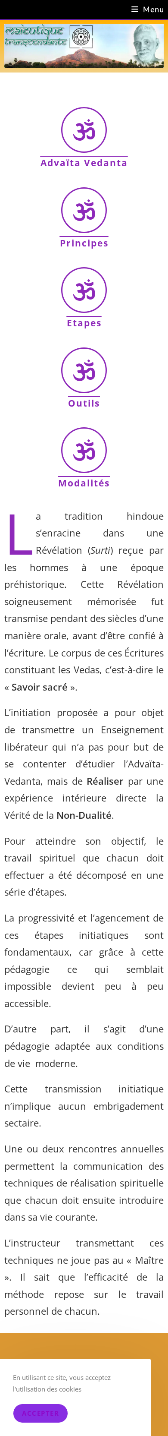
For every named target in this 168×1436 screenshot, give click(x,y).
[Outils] (84, 370)
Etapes (84, 323)
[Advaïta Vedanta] (84, 130)
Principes (84, 243)
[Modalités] (84, 450)
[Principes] (84, 210)
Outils (84, 403)
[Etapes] (84, 290)
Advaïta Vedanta (84, 163)
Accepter (40, 1413)
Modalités (84, 483)
